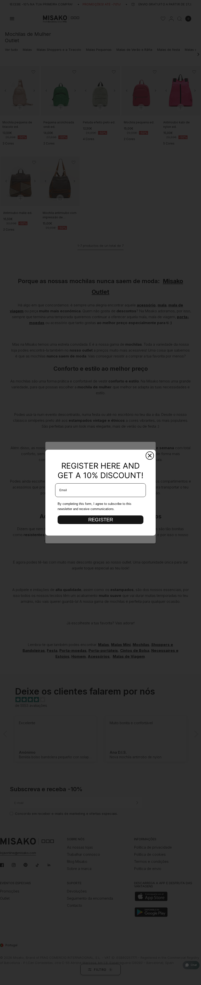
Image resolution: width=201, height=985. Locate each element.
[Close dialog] (150, 456)
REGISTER (100, 519)
